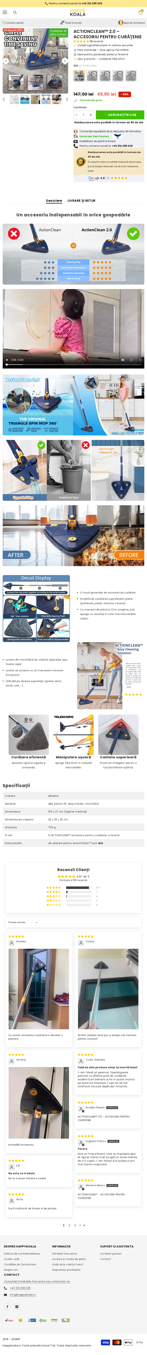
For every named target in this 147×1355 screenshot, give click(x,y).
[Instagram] (16, 1306)
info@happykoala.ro (23, 1294)
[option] (73, 3)
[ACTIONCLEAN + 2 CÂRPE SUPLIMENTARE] (92, 76)
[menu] (5, 12)
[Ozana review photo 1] (108, 989)
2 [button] (69, 1225)
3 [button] (75, 1225)
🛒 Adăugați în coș (120, 115)
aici (100, 843)
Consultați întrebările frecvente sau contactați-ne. (37, 1281)
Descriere (54, 200)
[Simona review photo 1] (38, 1103)
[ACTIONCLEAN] (79, 76)
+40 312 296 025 (20, 1288)
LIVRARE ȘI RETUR (82, 200)
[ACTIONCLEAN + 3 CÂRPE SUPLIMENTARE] (105, 76)
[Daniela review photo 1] (38, 989)
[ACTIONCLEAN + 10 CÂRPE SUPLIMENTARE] (131, 76)
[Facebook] (7, 1306)
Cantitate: (80, 107)
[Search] (15, 12)
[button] (6, 61)
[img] (16, 936)
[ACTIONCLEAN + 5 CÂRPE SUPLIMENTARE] (118, 76)
